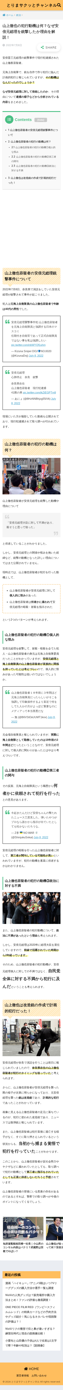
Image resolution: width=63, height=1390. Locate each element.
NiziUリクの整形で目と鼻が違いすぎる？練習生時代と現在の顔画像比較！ (30, 1331)
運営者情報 (22, 1375)
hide (40, 119)
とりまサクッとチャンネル (32, 5)
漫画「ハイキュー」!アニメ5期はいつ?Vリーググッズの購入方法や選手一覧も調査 (31, 1285)
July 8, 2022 (36, 355)
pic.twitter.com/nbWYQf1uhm (28, 345)
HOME (33, 1369)
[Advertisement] (31, 227)
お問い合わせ (39, 1375)
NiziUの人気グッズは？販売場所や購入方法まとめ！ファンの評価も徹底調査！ (30, 1297)
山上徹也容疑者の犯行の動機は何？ (29, 141)
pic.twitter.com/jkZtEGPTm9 (39, 392)
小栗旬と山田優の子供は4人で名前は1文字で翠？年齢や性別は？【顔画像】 (31, 1343)
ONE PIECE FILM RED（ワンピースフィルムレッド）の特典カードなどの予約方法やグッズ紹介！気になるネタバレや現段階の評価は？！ (30, 1314)
